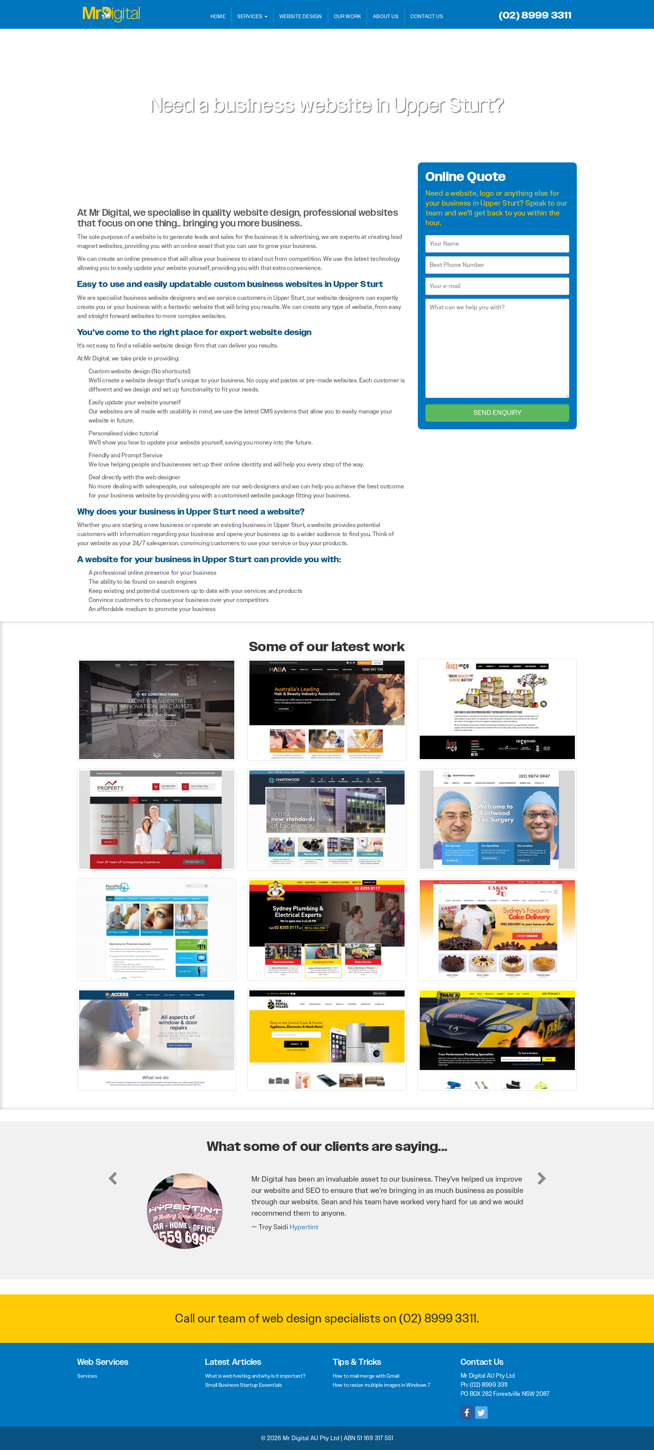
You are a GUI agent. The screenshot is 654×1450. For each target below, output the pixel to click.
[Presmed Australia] (156, 929)
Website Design (300, 16)
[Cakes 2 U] (497, 929)
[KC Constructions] (156, 709)
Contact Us (426, 16)
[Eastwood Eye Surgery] (497, 819)
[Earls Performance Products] (497, 1039)
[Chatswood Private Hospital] (327, 819)
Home (218, 16)
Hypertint (304, 1227)
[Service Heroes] (327, 929)
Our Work (347, 16)
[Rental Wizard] (327, 1039)
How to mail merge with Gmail (366, 1375)
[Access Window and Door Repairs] (156, 1039)
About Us (386, 16)
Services (250, 16)
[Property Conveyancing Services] (156, 819)
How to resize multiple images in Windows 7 (381, 1384)
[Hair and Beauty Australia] (327, 709)
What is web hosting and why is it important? (255, 1375)
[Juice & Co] (497, 709)
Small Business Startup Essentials (243, 1384)
